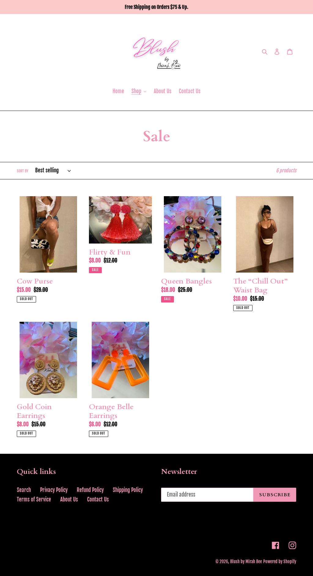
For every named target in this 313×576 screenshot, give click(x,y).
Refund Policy (90, 490)
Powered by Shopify (279, 561)
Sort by (22, 171)
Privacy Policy (54, 490)
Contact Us (98, 499)
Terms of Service (34, 499)
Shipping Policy (128, 490)
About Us (69, 499)
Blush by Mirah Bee (246, 561)
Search (24, 490)
